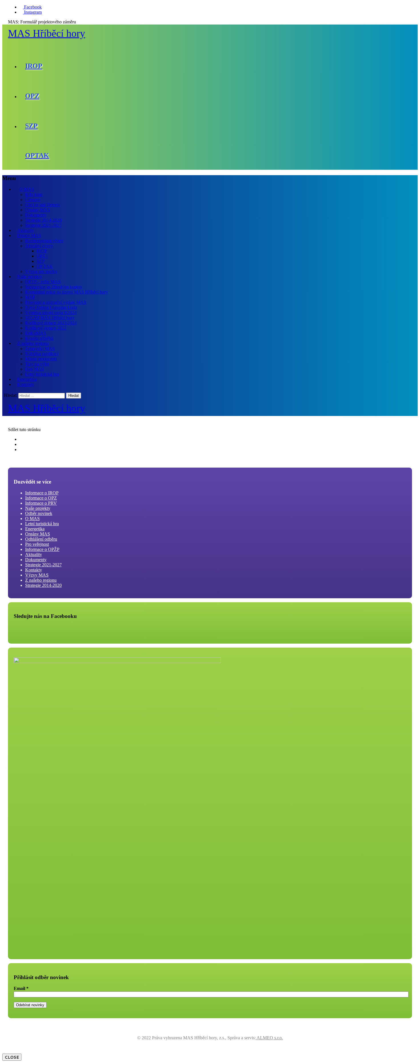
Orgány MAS (37, 209)
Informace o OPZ (41, 498)
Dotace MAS (29, 235)
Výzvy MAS (37, 575)
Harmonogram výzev (44, 240)
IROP (42, 250)
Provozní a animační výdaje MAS (55, 302)
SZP (41, 261)
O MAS (26, 189)
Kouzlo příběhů (39, 338)
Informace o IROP (42, 492)
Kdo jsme (34, 194)
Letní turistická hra (42, 374)
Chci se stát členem (42, 204)
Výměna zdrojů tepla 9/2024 (51, 312)
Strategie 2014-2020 (43, 220)
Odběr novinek (38, 513)
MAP (30, 297)
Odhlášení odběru (41, 539)
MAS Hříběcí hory (46, 33)
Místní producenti (41, 358)
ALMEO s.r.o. (269, 1037)
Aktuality (25, 230)
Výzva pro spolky (41, 271)
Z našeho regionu (33, 343)
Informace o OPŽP (42, 549)
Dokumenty (36, 215)
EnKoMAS (35, 333)
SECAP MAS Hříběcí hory (50, 317)
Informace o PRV (41, 503)
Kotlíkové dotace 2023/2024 (51, 322)
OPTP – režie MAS (43, 281)
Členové (32, 199)
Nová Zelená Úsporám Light (51, 307)
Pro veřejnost (37, 544)
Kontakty (25, 384)
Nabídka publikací (41, 353)
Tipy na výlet (37, 363)
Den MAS (34, 369)
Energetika (27, 379)
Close (12, 1057)
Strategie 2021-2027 (43, 225)
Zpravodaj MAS (40, 348)
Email (21, 988)
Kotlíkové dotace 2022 (45, 328)
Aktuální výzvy (39, 245)
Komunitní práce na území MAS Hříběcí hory (66, 292)
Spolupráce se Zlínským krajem (53, 286)
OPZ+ (42, 256)
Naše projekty (29, 276)
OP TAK (45, 266)
